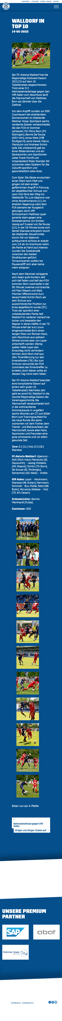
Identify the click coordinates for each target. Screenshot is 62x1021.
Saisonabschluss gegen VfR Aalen (28, 825)
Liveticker (35, 1)
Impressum (16, 1003)
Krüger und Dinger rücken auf (30, 830)
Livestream (26, 1)
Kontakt (56, 1)
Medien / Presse (45, 1)
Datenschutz (28, 1003)
